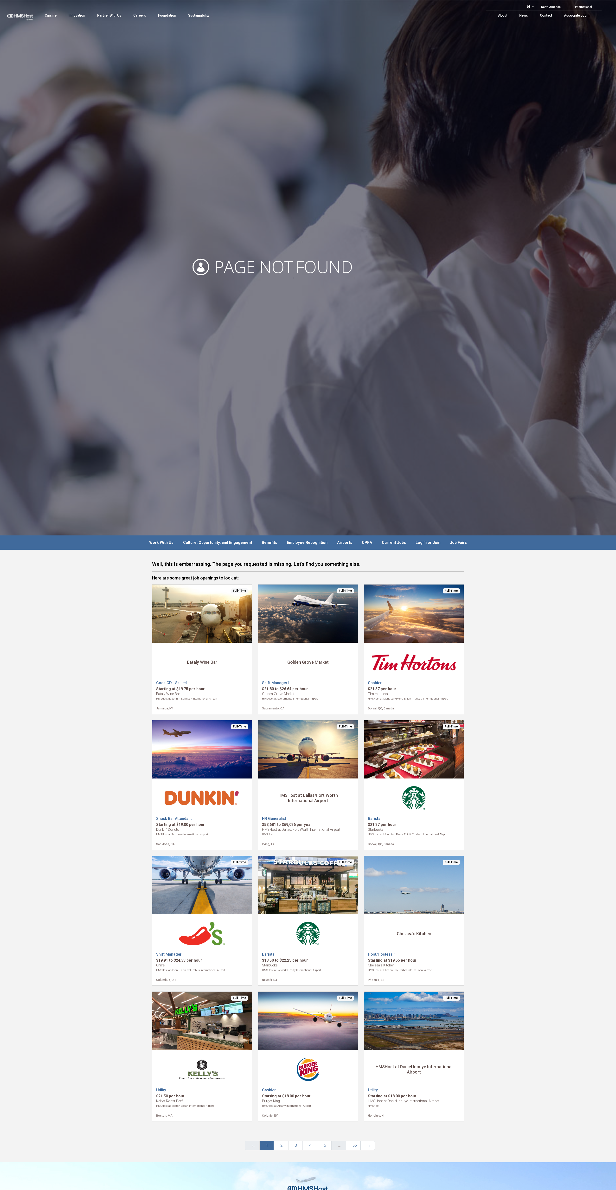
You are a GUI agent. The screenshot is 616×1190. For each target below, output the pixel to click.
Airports (344, 542)
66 (355, 1145)
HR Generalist (274, 818)
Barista (374, 818)
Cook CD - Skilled (171, 683)
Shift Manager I (275, 683)
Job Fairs (458, 542)
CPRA (367, 542)
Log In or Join (428, 542)
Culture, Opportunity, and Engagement (217, 542)
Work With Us (161, 542)
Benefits (269, 542)
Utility (161, 1090)
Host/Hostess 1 (382, 954)
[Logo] (25, 14)
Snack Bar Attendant (174, 818)
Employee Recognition (307, 542)
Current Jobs (394, 542)
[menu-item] (51, 15)
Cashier (375, 683)
